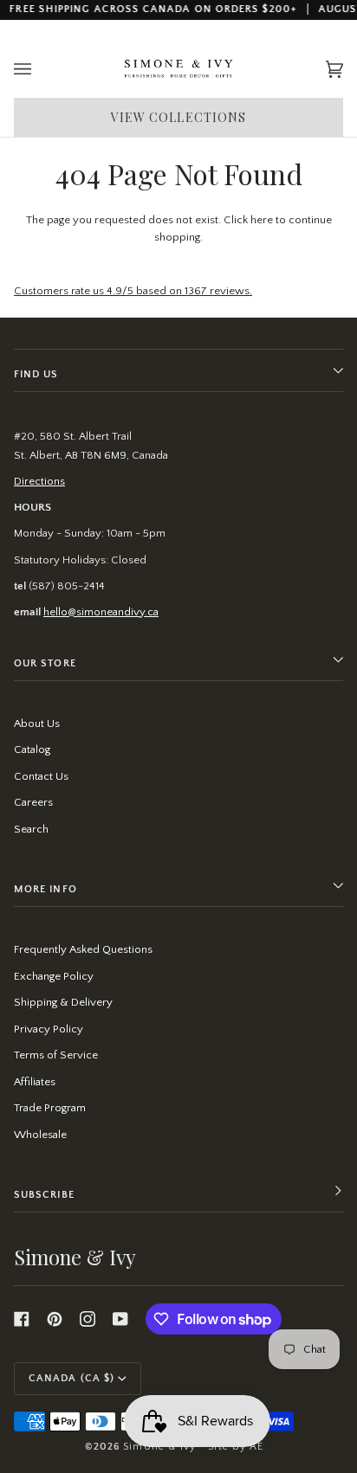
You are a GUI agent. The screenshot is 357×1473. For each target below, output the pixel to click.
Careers (33, 802)
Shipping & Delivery (63, 1002)
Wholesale (40, 1135)
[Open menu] (40, 70)
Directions (39, 481)
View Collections (179, 117)
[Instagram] (87, 1319)
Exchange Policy (54, 976)
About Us (37, 723)
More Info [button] (45, 889)
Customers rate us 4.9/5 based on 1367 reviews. (133, 291)
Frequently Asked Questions (83, 949)
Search (31, 829)
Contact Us (41, 776)
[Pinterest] (54, 1319)
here (261, 220)
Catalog (32, 749)
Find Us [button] (36, 374)
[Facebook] (21, 1319)
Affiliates (34, 1082)
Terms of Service (56, 1055)
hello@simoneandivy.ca (101, 612)
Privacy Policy (48, 1029)
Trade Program (50, 1108)
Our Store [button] (45, 663)
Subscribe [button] (44, 1194)
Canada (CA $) (71, 1378)
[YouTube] (120, 1319)
